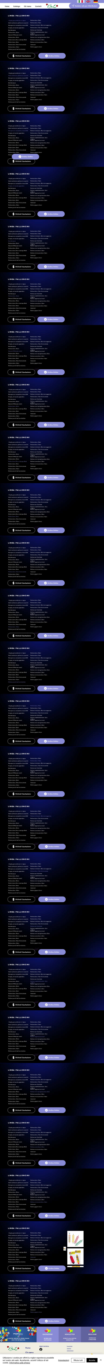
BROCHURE (92, 1334)
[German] (95, 1)
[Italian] (80, 1)
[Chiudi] (100, 1360)
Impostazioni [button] (63, 1360)
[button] (16, 6)
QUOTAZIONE (48, 1334)
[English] (88, 1)
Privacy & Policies (69, 1346)
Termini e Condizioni (70, 1350)
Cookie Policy (69, 1348)
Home (27, 1348)
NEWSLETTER (70, 1334)
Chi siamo (29, 1352)
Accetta (92, 1360)
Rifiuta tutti (78, 1360)
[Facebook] (40, 1349)
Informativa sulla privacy (19, 1362)
